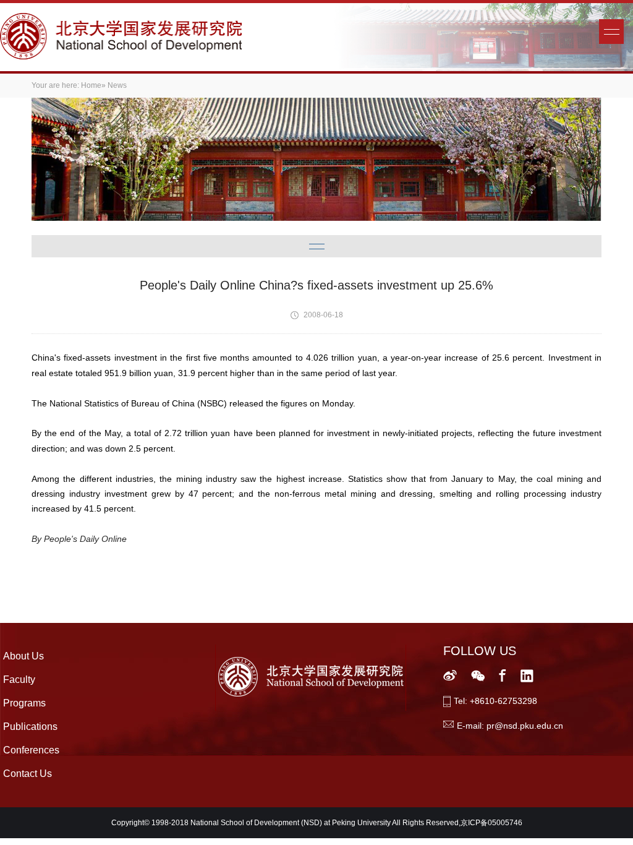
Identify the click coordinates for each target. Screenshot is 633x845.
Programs (24, 703)
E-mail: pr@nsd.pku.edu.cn (510, 726)
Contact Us (27, 773)
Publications (30, 726)
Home (91, 85)
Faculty (19, 679)
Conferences (31, 750)
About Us (23, 656)
